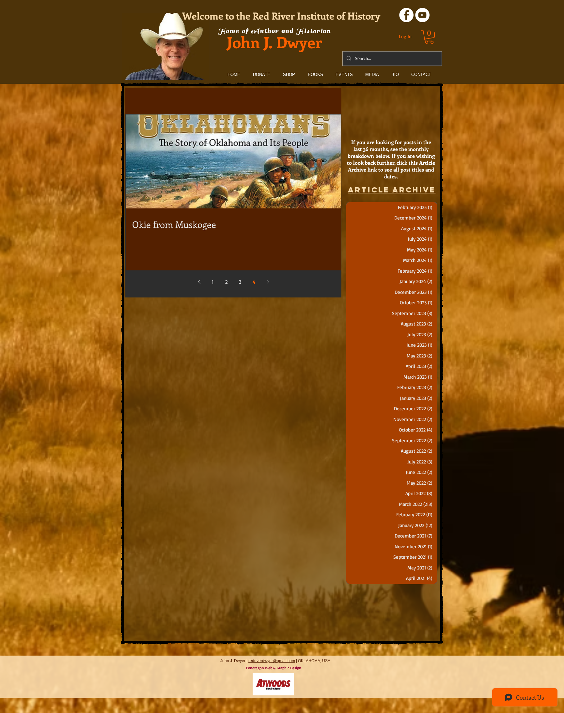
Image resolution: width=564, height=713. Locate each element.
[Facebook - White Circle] (406, 15)
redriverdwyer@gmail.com (271, 661)
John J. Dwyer (274, 42)
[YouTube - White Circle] (422, 15)
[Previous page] (199, 282)
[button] (429, 37)
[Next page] (268, 282)
